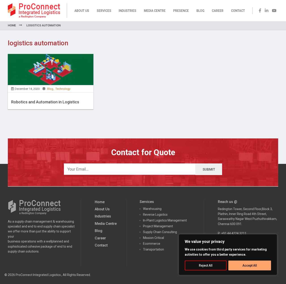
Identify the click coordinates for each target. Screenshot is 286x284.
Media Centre (155, 11)
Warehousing (152, 209)
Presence (181, 11)
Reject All (205, 265)
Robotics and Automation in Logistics (45, 102)
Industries (127, 11)
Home (12, 25)
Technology (62, 88)
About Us (81, 11)
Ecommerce (151, 243)
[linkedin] (266, 10)
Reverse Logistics (155, 214)
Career (217, 11)
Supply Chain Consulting (160, 232)
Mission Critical (153, 238)
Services (104, 11)
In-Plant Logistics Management (165, 220)
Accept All (249, 265)
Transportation (153, 249)
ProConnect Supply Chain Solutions (34, 10)
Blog (200, 11)
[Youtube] (274, 10)
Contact (238, 11)
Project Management (158, 226)
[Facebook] (260, 10)
